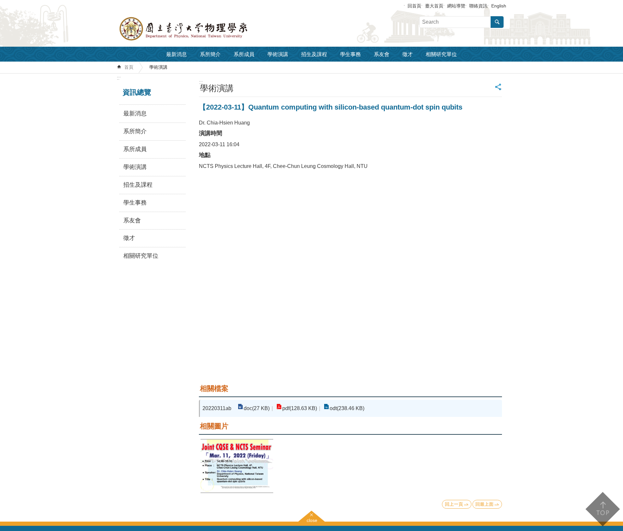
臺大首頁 (434, 5)
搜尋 (497, 22)
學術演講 (277, 54)
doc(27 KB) (257, 408)
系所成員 (244, 54)
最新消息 (176, 54)
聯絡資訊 (478, 5)
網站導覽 (456, 5)
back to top (602, 509)
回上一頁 (454, 504)
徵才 (407, 54)
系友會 (381, 54)
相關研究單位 (441, 54)
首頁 (128, 67)
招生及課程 (314, 54)
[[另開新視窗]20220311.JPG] (237, 466)
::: (119, 78)
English (498, 5)
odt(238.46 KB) (347, 408)
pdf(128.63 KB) (299, 408)
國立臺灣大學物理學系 (198, 29)
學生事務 (350, 54)
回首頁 (414, 5)
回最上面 (484, 504)
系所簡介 (210, 54)
